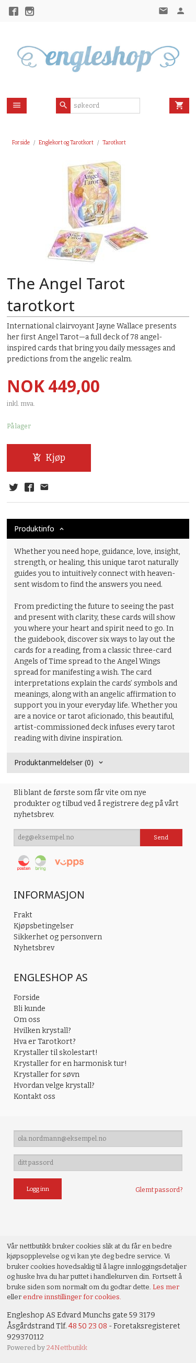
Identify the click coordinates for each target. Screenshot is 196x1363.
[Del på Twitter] (13, 488)
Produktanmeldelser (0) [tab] (54, 762)
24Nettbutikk (67, 1347)
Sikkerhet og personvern (58, 937)
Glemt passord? (158, 1190)
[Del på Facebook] (29, 488)
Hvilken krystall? (42, 1030)
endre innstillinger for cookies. (72, 1297)
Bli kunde (29, 1008)
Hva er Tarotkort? (45, 1041)
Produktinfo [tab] (34, 528)
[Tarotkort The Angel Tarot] (98, 212)
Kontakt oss (34, 1096)
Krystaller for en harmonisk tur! (70, 1063)
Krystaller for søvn (46, 1074)
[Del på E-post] (44, 488)
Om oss (27, 1019)
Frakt (23, 915)
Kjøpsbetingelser (44, 926)
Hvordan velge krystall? (54, 1085)
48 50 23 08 (87, 1326)
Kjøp (55, 457)
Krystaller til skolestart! (56, 1052)
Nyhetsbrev (34, 948)
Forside (21, 142)
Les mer (166, 1287)
